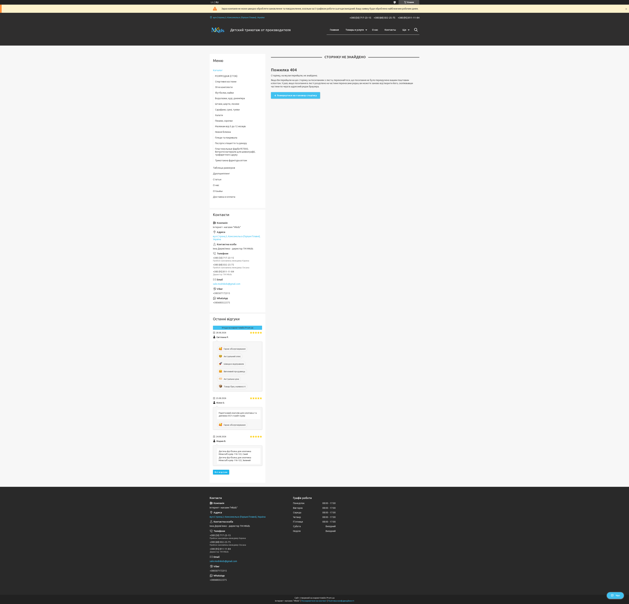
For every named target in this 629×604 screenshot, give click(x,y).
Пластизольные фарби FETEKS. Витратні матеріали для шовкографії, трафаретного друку (235, 152)
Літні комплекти (224, 87)
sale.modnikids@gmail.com (226, 284)
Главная (334, 30)
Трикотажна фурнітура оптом (231, 160)
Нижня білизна (223, 132)
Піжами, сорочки (224, 120)
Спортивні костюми (225, 81)
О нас (375, 30)
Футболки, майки (224, 92)
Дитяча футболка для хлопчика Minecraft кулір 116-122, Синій (235, 452)
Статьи (217, 179)
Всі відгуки (221, 472)
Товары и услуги (354, 30)
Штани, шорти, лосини (227, 104)
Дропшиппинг (221, 173)
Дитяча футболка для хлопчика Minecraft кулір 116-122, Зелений (235, 458)
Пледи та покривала (226, 137)
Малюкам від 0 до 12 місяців (230, 126)
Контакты (390, 30)
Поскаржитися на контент (314, 601)
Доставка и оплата (224, 196)
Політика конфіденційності (341, 601)
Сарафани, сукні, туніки (227, 109)
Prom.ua (330, 598)
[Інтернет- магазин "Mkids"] (218, 30)
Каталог (218, 70)
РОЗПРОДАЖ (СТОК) (226, 76)
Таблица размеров (224, 167)
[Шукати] (415, 30)
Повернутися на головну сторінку (297, 95)
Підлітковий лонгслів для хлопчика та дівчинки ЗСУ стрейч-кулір (238, 414)
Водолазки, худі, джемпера (230, 98)
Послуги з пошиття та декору (231, 143)
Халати (219, 115)
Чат (618, 595)
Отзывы (218, 191)
